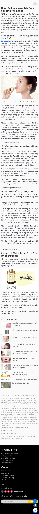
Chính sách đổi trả (7, 460)
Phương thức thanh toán (9, 456)
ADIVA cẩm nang (6, 488)
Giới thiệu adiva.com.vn (8, 471)
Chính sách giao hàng (8, 458)
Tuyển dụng (5, 473)
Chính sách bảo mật (7, 475)
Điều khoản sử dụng (7, 478)
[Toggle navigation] (35, 3)
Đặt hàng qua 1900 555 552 (10, 453)
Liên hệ (3, 480)
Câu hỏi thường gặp (7, 462)
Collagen (4, 41)
